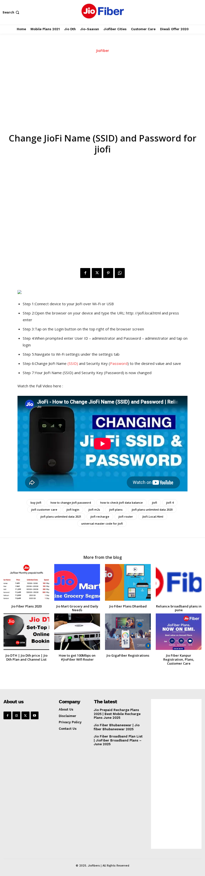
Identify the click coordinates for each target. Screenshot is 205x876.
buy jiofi (35, 502)
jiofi (154, 502)
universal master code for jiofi (102, 523)
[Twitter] (97, 273)
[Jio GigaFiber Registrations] (128, 631)
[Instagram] (16, 715)
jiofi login (72, 509)
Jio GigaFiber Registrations (127, 655)
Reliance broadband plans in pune (179, 608)
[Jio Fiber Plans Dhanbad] (128, 582)
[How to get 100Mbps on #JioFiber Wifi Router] (77, 631)
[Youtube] (34, 715)
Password (119, 363)
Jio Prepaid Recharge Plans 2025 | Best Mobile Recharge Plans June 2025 (117, 714)
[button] (11, 12)
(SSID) (73, 363)
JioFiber (102, 51)
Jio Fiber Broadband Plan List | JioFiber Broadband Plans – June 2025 (118, 740)
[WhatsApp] (120, 273)
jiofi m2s (94, 509)
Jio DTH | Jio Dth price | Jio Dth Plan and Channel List (27, 657)
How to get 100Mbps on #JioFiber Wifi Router (77, 657)
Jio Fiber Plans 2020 (27, 606)
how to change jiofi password (70, 502)
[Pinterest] (108, 273)
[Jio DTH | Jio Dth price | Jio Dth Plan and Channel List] (26, 631)
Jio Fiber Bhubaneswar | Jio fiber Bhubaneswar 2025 (117, 727)
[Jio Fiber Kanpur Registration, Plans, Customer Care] (179, 631)
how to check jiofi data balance (121, 502)
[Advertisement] (103, 94)
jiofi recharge (99, 516)
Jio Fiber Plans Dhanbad (128, 606)
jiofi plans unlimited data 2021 (60, 516)
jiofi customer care (44, 509)
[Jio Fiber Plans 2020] (26, 582)
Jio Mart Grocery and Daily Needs (77, 608)
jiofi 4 (170, 502)
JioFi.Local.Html (152, 516)
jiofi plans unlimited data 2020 (152, 509)
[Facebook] (85, 273)
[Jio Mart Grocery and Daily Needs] (77, 582)
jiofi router (125, 516)
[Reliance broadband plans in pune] (179, 582)
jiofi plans (115, 509)
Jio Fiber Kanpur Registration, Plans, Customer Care (178, 659)
